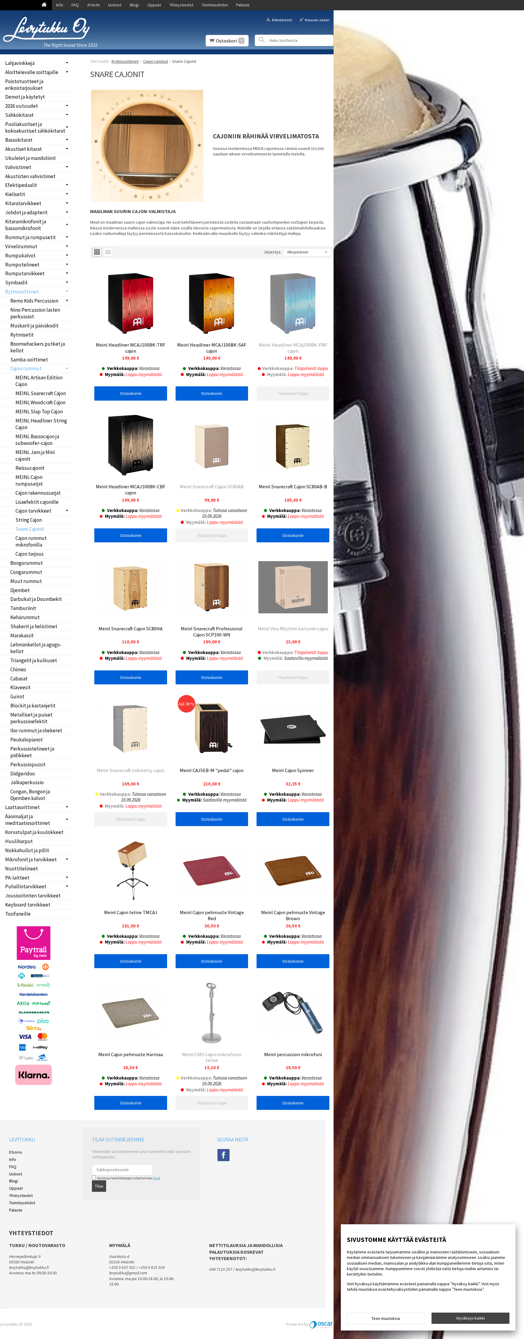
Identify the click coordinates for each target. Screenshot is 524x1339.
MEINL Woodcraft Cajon (40, 402)
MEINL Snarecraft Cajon (40, 393)
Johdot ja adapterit (26, 212)
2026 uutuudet (21, 106)
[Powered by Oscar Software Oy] (321, 1324)
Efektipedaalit (21, 185)
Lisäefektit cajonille (37, 502)
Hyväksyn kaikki (470, 1318)
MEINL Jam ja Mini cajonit (35, 455)
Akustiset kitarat (23, 149)
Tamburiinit (23, 608)
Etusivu (15, 1152)
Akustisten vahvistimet (30, 176)
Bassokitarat (18, 140)
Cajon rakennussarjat (38, 493)
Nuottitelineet (21, 868)
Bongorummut (26, 563)
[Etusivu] (44, 5)
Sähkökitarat (19, 115)
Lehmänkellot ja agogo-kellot (36, 648)
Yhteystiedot (181, 5)
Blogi (134, 5)
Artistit (93, 5)
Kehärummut (25, 617)
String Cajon (28, 520)
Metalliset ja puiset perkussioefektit (31, 718)
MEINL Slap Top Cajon (39, 411)
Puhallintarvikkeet (25, 886)
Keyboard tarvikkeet (27, 904)
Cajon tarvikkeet (33, 510)
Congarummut (26, 572)
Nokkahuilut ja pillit (27, 850)
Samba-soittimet (29, 359)
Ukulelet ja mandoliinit (30, 158)
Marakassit (22, 635)
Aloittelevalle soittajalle (31, 72)
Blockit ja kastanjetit (32, 705)
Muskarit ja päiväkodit (34, 325)
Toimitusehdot (215, 5)
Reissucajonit (30, 468)
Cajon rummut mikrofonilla (31, 541)
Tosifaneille (18, 913)
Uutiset (114, 5)
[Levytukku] (48, 29)
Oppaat (154, 5)
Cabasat (19, 678)
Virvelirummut (21, 246)
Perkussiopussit (27, 764)
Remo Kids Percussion (34, 300)
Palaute (243, 5)
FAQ (75, 5)
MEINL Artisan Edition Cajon (38, 381)
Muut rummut (26, 581)
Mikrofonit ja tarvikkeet (31, 859)
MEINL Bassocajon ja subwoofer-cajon (37, 439)
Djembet (20, 590)
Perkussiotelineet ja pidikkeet (32, 752)
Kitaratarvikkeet (23, 203)
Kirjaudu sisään (317, 19)
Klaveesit (20, 687)
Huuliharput (19, 841)
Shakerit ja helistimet (33, 626)
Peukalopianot (26, 739)
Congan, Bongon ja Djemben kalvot (30, 795)
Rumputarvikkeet (25, 273)
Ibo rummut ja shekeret (36, 730)
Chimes (18, 669)
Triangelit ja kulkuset (33, 660)
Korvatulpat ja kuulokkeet (34, 832)
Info (59, 5)
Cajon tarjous (29, 554)
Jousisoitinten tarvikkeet (33, 895)
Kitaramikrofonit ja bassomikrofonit (25, 225)
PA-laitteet (17, 877)
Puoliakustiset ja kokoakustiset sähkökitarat (35, 127)
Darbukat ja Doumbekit (36, 599)
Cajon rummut (26, 368)
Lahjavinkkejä (20, 63)
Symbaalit (16, 282)
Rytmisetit (22, 334)
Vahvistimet (18, 167)
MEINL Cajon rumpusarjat (29, 480)
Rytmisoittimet (22, 291)
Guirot (17, 696)
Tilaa (99, 1186)
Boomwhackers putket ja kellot (37, 347)
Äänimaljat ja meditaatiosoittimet (27, 819)
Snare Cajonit (29, 529)
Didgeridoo (22, 773)
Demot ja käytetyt (25, 96)
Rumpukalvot (20, 255)
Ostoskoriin (130, 393)
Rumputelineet (22, 264)
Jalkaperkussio (27, 782)
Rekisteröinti (282, 19)
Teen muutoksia (385, 1318)
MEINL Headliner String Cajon (41, 424)
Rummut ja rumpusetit (30, 237)
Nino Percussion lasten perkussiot (35, 313)
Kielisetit (15, 194)
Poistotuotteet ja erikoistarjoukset (24, 84)
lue (156, 1178)
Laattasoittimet (22, 807)
